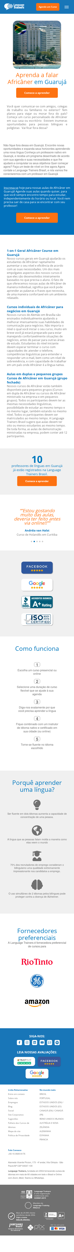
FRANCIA (44, 1139)
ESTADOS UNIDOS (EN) (51, 1102)
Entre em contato (16, 1094)
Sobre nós (13, 1098)
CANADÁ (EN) (46, 1110)
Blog (10, 1106)
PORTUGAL (45, 1098)
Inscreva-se (11, 188)
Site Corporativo (16, 1114)
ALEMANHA (45, 1131)
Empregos (13, 1102)
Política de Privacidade (19, 1135)
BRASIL (43, 1094)
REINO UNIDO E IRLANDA (52, 1118)
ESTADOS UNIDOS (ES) (51, 1106)
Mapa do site (14, 1131)
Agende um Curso (48, 6)
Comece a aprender (37, 92)
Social (11, 1110)
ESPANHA (44, 1135)
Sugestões (13, 1118)
